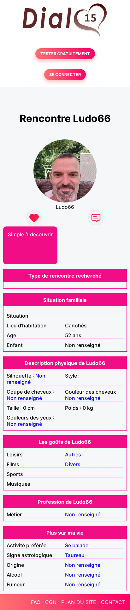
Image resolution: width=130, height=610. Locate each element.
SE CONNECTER (65, 74)
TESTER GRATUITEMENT (65, 53)
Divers (72, 464)
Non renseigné (26, 378)
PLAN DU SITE (78, 602)
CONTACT (113, 602)
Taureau (75, 555)
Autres (73, 454)
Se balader (77, 545)
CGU (50, 602)
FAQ (35, 602)
